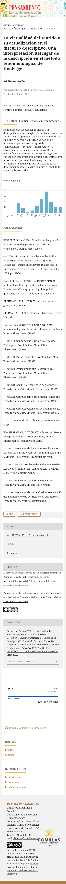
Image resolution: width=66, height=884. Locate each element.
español (9, 754)
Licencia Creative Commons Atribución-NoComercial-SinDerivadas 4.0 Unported (32, 597)
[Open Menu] (3, 3)
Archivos (18, 25)
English (9, 749)
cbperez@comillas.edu (26, 838)
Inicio (7, 25)
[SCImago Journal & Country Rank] (25, 728)
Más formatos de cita (22, 661)
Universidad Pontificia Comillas (23, 860)
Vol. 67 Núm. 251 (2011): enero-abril (24, 28)
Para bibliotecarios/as (16, 787)
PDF (10, 514)
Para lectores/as (13, 777)
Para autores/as (13, 781)
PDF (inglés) (30, 514)
